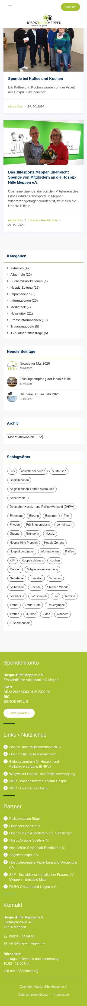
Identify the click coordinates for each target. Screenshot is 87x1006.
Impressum (61, 994)
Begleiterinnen (19, 480)
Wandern (62, 614)
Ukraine (31, 614)
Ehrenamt (16, 515)
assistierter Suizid (33, 471)
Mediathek (18, 307)
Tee (55, 596)
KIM (12, 560)
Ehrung (34, 515)
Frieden (15, 524)
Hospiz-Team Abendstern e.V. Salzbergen (40, 833)
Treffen (14, 614)
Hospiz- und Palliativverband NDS (35, 747)
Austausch (59, 471)
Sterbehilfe (17, 596)
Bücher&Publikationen (26, 281)
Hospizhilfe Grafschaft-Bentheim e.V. (37, 848)
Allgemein (17, 274)
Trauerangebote (22, 326)
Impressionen (20, 294)
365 (12, 471)
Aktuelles (15, 106)
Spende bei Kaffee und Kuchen (35, 79)
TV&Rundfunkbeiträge (26, 333)
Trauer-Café (33, 605)
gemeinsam (64, 524)
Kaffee (69, 551)
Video (46, 614)
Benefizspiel (18, 498)
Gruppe (14, 533)
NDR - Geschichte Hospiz (29, 788)
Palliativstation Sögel (24, 818)
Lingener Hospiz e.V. (25, 826)
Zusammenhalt (20, 623)
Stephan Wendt (57, 587)
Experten (51, 515)
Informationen (20, 300)
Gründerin (32, 533)
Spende (35, 587)
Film (67, 515)
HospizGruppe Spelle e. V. (29, 840)
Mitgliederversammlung (42, 569)
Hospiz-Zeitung (21, 287)
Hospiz (50, 533)
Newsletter (18, 313)
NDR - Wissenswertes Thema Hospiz (38, 781)
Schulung (55, 578)
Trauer (14, 605)
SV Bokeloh (39, 596)
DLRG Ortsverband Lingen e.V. (33, 887)
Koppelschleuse (32, 560)
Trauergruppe (56, 605)
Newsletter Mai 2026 (35, 363)
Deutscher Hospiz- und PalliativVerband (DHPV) (42, 506)
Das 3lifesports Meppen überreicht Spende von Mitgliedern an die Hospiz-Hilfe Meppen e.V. (42, 177)
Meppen (15, 569)
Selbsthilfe (17, 587)
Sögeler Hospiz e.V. (24, 855)
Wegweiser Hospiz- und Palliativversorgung (42, 774)
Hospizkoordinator (22, 551)
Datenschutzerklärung (33, 994)
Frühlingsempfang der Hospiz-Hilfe (45, 379)
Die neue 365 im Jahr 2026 (40, 394)
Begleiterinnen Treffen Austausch (32, 489)
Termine (69, 596)
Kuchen (55, 560)
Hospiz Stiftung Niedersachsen (32, 754)
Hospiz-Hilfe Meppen (24, 542)
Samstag (36, 578)
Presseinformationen (43, 220)
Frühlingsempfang (38, 524)
